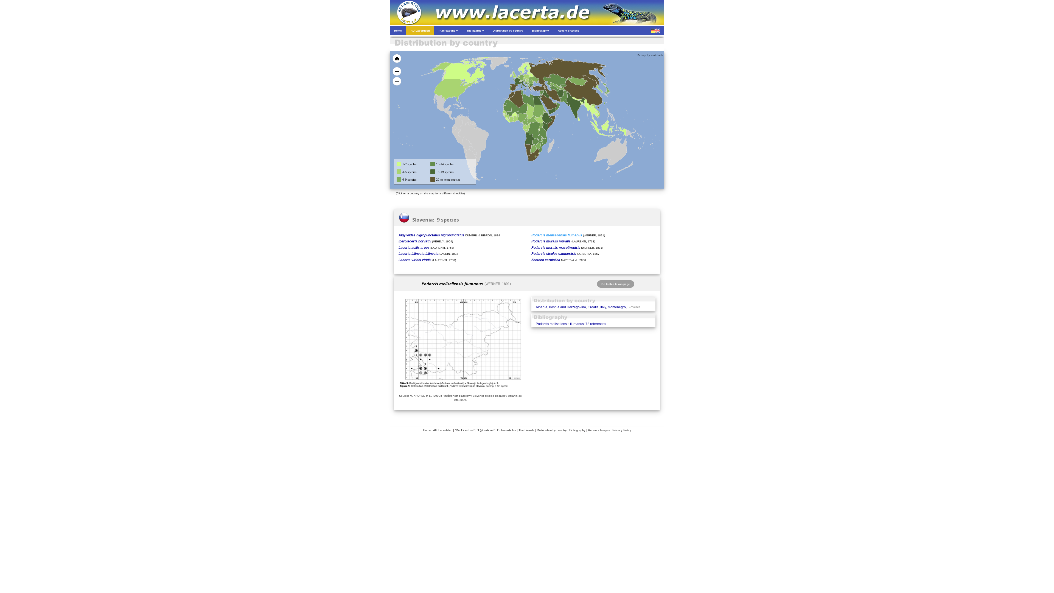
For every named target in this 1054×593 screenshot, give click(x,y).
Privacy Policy (621, 430)
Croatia (593, 307)
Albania (541, 307)
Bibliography (577, 430)
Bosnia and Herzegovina (567, 307)
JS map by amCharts (650, 55)
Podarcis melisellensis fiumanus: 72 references (571, 324)
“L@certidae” (486, 430)
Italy (603, 307)
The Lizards (526, 430)
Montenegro (617, 307)
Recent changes (599, 430)
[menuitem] (555, 102)
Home (427, 430)
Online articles (506, 430)
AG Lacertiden (442, 430)
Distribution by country (552, 430)
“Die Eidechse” (465, 430)
